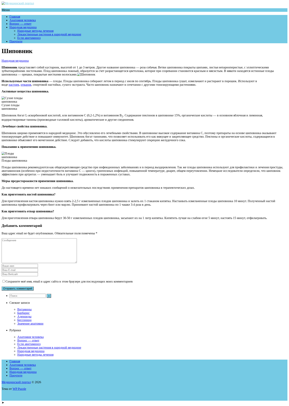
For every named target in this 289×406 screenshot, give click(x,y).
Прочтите (15, 41)
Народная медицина (23, 27)
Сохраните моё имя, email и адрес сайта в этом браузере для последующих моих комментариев (69, 281)
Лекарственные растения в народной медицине (49, 34)
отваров (26, 84)
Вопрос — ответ (20, 23)
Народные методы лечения (35, 30)
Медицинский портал (16, 382)
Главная (14, 16)
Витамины (24, 309)
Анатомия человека (22, 20)
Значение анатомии (30, 323)
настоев (14, 84)
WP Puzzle (19, 388)
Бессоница (24, 320)
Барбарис (23, 313)
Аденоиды (24, 316)
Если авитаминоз (28, 38)
